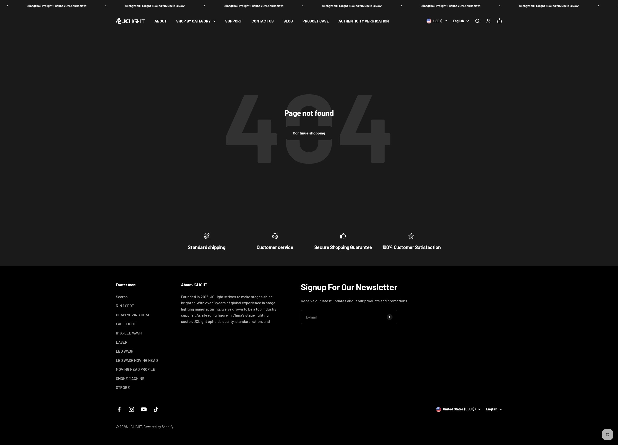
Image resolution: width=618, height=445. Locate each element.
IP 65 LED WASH (129, 333)
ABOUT (160, 21)
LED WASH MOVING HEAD (137, 360)
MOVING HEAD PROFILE (135, 369)
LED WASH (124, 351)
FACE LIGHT (126, 323)
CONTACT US (263, 21)
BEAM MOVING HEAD (133, 314)
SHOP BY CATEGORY (193, 21)
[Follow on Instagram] (131, 409)
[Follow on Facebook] (119, 409)
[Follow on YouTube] (143, 409)
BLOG (288, 21)
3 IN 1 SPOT (125, 305)
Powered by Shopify (158, 427)
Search (122, 296)
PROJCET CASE (315, 21)
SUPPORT (233, 21)
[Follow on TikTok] (156, 409)
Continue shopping (309, 133)
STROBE (123, 387)
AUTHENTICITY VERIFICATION (363, 21)
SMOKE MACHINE (130, 378)
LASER (121, 342)
